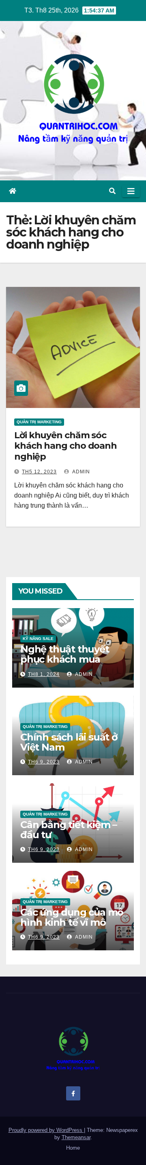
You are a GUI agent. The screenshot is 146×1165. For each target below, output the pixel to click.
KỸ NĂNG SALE (38, 638)
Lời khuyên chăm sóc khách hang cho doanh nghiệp (65, 446)
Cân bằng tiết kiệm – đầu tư (68, 830)
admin (80, 472)
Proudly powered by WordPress (46, 1130)
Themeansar (76, 1137)
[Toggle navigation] (131, 191)
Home (73, 1148)
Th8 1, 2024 (44, 674)
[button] (112, 191)
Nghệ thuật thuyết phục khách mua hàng (64, 659)
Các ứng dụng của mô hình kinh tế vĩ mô (71, 917)
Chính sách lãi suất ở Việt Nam (69, 742)
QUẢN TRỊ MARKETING (39, 422)
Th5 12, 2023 (39, 472)
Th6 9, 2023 (44, 762)
